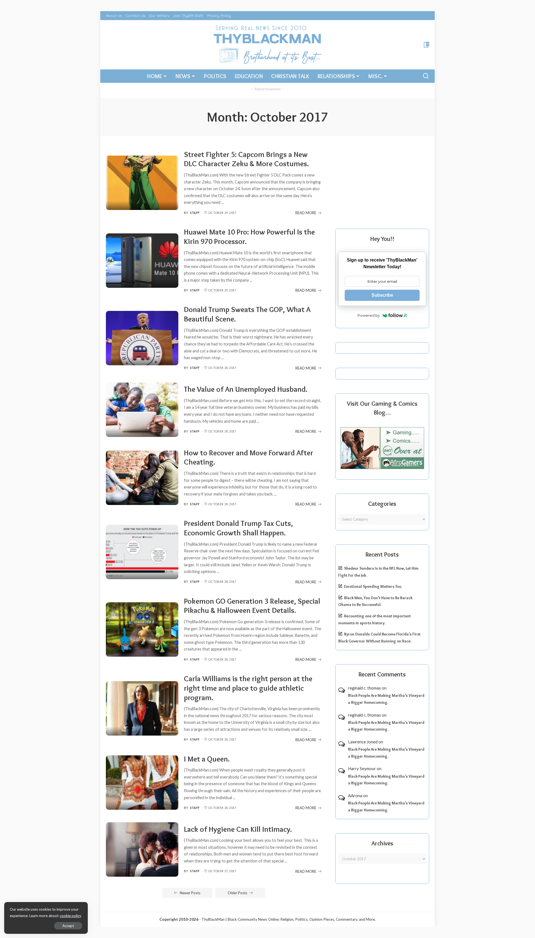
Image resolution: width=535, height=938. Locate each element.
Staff (195, 212)
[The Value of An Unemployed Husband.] (142, 410)
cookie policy (70, 915)
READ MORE (305, 213)
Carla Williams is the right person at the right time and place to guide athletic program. (248, 688)
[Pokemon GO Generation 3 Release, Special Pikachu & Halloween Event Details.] (142, 629)
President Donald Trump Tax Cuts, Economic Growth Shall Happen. (238, 528)
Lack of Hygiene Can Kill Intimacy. (238, 829)
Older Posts (237, 893)
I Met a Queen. (207, 758)
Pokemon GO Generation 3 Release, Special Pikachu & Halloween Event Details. (252, 605)
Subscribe (382, 295)
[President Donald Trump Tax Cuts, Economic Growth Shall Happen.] (142, 552)
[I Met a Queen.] (142, 782)
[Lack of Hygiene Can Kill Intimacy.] (142, 849)
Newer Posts (190, 893)
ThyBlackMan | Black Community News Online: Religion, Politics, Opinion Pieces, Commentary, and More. (288, 919)
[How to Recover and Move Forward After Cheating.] (142, 478)
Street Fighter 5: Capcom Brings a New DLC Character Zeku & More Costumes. (246, 159)
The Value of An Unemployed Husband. (245, 389)
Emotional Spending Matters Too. (373, 586)
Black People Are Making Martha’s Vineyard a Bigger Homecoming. (386, 699)
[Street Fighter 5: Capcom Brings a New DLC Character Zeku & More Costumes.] (142, 183)
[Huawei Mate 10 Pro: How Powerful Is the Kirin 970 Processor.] (142, 260)
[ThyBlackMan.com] (268, 45)
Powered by (369, 315)
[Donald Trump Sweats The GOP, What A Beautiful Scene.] (142, 338)
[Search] (425, 76)
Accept (68, 926)
